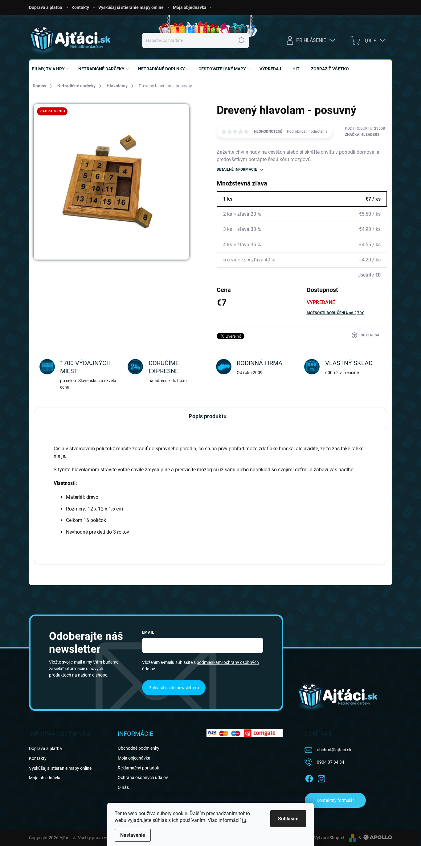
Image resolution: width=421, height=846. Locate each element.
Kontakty (80, 7)
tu (244, 820)
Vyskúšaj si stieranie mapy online (131, 7)
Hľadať (241, 40)
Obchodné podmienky (138, 748)
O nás (123, 787)
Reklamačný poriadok (138, 767)
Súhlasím (288, 819)
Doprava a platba (45, 7)
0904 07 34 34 (330, 762)
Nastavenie (132, 835)
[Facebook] (309, 777)
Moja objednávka (189, 7)
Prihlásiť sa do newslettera (174, 687)
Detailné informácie (237, 169)
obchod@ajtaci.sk (334, 749)
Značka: (362, 134)
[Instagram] (321, 777)
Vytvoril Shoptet (329, 837)
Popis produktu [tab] (208, 416)
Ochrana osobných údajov (143, 777)
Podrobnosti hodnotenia (307, 131)
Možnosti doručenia (335, 313)
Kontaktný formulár (335, 800)
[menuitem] (52, 68)
